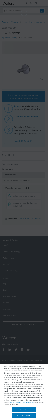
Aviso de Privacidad (15, 402)
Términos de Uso (28, 402)
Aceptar (23, 409)
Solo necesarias (24, 415)
